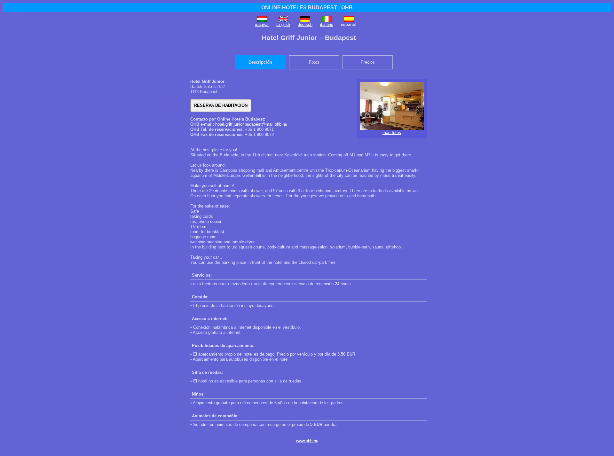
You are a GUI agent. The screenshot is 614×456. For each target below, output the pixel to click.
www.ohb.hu (307, 440)
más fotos (391, 132)
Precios (368, 62)
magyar (262, 24)
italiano (326, 24)
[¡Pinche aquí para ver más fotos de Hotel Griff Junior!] (392, 128)
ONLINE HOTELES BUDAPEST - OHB (307, 7)
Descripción (260, 62)
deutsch (305, 24)
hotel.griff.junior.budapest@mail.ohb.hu (251, 124)
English (283, 24)
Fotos (314, 62)
